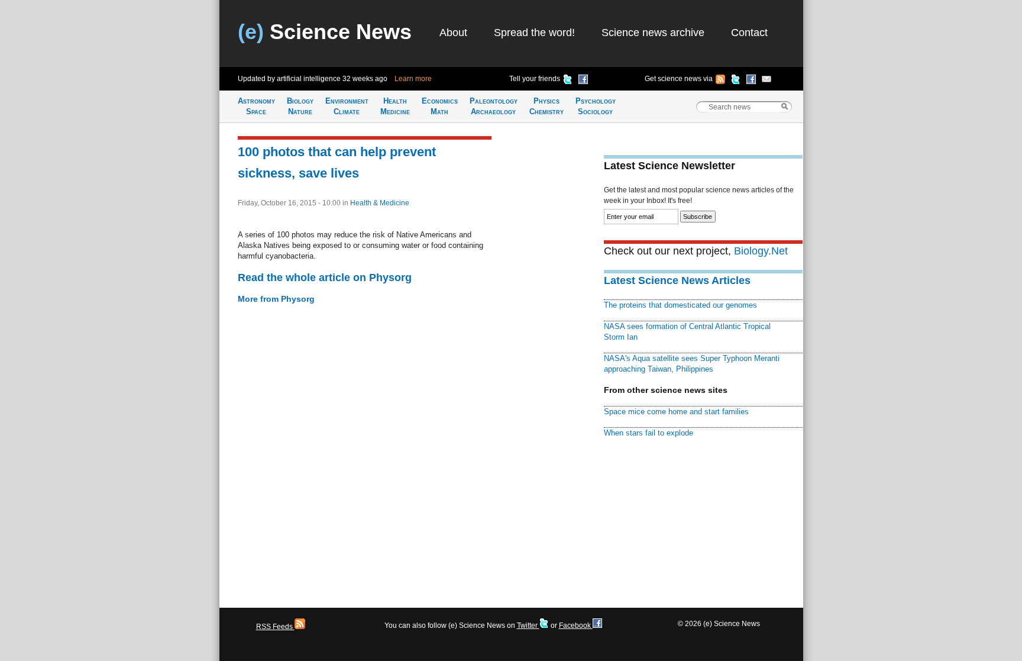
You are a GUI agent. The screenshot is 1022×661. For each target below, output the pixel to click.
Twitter (528, 625)
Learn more (413, 79)
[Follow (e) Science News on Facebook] (751, 81)
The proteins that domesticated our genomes (680, 305)
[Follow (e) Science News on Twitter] (735, 81)
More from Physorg (276, 299)
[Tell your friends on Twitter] (567, 81)
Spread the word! (534, 32)
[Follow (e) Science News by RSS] (720, 81)
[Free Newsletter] (766, 81)
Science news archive (652, 32)
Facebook (576, 625)
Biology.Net (761, 251)
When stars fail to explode (648, 432)
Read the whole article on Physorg (325, 277)
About (453, 32)
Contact (749, 32)
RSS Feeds (275, 627)
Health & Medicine (379, 203)
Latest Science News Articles (677, 280)
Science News (325, 32)
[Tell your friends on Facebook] (583, 81)
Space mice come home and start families (676, 411)
